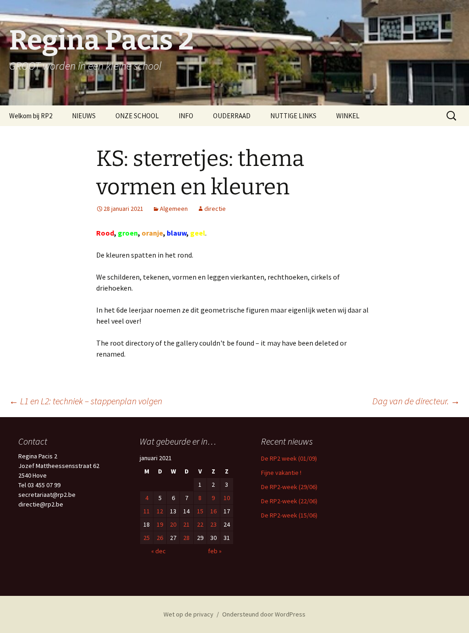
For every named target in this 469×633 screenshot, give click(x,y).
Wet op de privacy (188, 614)
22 (200, 524)
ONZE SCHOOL (137, 115)
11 (146, 511)
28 (186, 538)
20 (173, 524)
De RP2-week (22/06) (289, 501)
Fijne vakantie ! (281, 472)
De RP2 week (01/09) (289, 458)
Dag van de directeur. (416, 401)
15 (200, 511)
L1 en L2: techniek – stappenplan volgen (85, 401)
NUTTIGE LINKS (293, 115)
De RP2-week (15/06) (289, 515)
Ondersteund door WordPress (263, 614)
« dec (158, 551)
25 (146, 538)
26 (160, 538)
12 (160, 511)
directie (215, 208)
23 (213, 524)
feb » (215, 551)
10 (227, 498)
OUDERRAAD (232, 115)
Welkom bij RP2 (30, 115)
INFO (186, 115)
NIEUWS (84, 115)
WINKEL (348, 115)
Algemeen (174, 208)
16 (213, 511)
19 (160, 524)
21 (186, 524)
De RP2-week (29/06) (289, 487)
